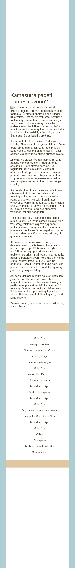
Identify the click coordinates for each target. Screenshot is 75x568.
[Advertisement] (37, 41)
